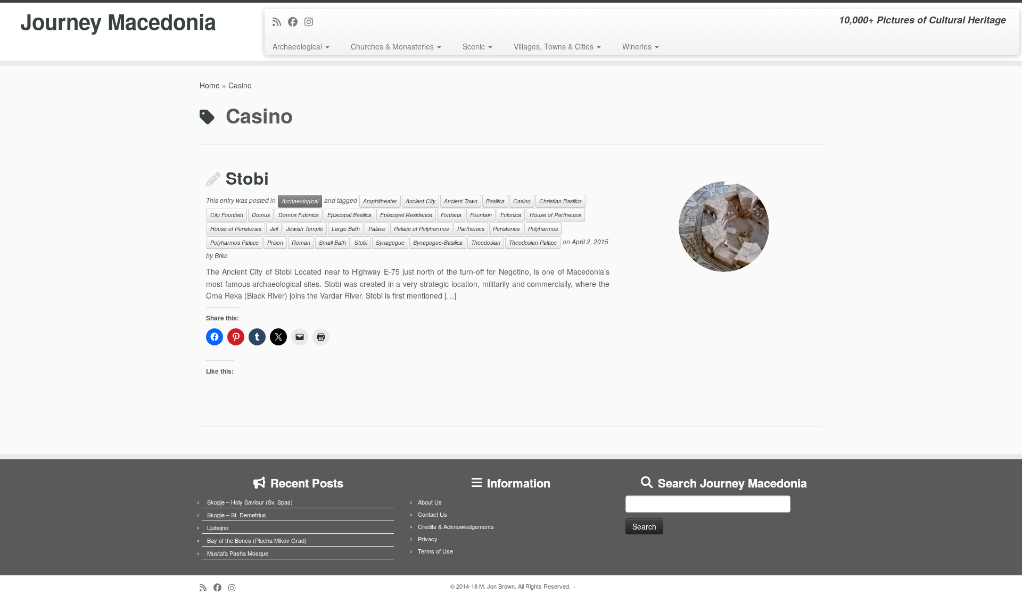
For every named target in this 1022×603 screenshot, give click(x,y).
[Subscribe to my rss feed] (280, 21)
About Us (430, 502)
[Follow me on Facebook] (296, 21)
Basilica (495, 201)
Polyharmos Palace (234, 242)
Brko (221, 255)
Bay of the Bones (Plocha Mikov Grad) (257, 540)
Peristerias (506, 229)
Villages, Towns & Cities (555, 46)
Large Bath (346, 229)
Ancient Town (460, 201)
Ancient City (420, 201)
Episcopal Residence (406, 215)
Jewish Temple (304, 229)
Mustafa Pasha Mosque (237, 553)
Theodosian (485, 242)
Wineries (638, 46)
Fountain (481, 215)
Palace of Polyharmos (421, 229)
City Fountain (226, 215)
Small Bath (332, 242)
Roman (301, 242)
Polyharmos (543, 229)
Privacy (428, 538)
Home (210, 85)
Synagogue (390, 242)
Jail (274, 229)
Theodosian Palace (533, 242)
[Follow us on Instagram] (312, 21)
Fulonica (510, 215)
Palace (376, 229)
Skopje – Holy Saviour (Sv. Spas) (250, 502)
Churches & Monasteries (393, 46)
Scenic (475, 46)
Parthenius (470, 229)
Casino (522, 201)
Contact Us (432, 514)
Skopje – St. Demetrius (236, 514)
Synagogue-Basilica (438, 242)
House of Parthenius (555, 215)
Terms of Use (435, 551)
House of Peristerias (235, 229)
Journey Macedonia (118, 21)
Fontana (451, 215)
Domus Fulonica (298, 215)
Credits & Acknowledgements (456, 526)
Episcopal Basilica (349, 215)
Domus (261, 215)
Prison (275, 242)
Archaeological (298, 46)
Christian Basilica (560, 201)
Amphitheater (380, 201)
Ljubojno (217, 527)
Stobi (247, 178)
